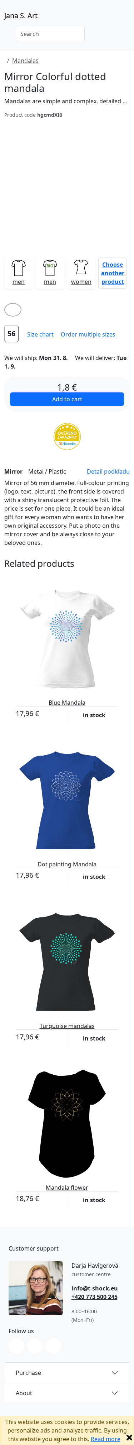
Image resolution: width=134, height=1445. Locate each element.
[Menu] (125, 17)
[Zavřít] (129, 1437)
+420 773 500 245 (94, 1297)
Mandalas (25, 60)
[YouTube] (54, 1346)
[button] (112, 272)
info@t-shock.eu (94, 1288)
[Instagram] (16, 1346)
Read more (105, 1439)
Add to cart (67, 399)
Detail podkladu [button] (108, 471)
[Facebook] (35, 1346)
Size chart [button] (40, 334)
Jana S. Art (21, 15)
